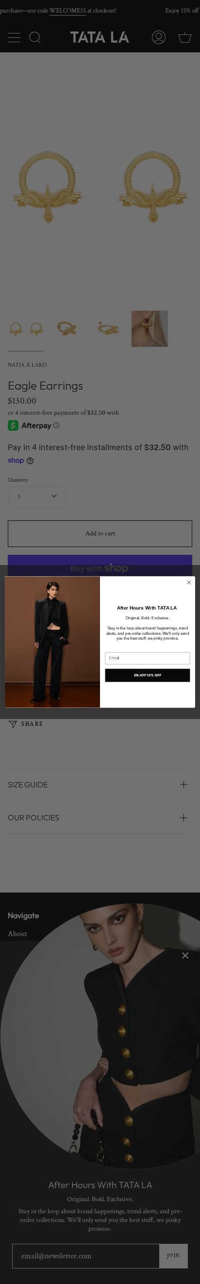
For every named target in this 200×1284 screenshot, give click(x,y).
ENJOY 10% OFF (147, 675)
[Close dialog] (188, 582)
